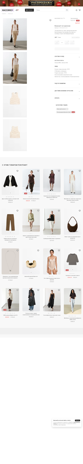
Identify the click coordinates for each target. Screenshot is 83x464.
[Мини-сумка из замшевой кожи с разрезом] (72, 222)
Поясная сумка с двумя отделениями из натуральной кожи (31, 314)
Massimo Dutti (60, 18)
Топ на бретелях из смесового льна (51, 315)
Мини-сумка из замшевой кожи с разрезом (73, 237)
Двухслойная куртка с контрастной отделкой (10, 199)
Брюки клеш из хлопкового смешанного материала (10, 239)
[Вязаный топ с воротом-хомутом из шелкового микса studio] (72, 182)
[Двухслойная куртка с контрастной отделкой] (10, 182)
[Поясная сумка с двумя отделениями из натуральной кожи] (31, 299)
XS (57, 43)
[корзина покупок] (79, 10)
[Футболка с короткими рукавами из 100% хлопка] (72, 301)
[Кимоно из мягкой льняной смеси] (31, 182)
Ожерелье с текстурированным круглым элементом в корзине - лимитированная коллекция (10, 277)
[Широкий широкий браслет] (31, 261)
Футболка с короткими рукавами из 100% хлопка (72, 319)
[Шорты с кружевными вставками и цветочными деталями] (31, 220)
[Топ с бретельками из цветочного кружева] (52, 261)
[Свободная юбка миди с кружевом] (52, 222)
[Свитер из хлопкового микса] (72, 260)
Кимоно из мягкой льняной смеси (31, 198)
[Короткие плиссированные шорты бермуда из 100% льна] (52, 180)
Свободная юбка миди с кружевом (51, 238)
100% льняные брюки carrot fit (10, 315)
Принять (77, 420)
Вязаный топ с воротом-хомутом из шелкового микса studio (72, 199)
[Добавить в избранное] (17, 171)
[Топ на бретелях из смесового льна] (52, 299)
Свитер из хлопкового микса (73, 275)
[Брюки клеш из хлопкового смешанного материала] (10, 222)
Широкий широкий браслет (31, 276)
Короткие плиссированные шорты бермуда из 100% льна (52, 196)
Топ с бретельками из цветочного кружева (52, 279)
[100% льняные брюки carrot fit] (10, 299)
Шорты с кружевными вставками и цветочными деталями (31, 236)
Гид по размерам (76, 37)
